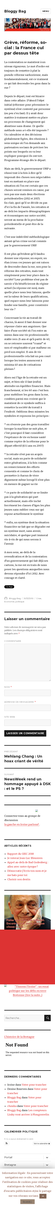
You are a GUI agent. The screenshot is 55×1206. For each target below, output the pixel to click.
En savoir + (27, 1202)
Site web (9, 717)
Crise (38, 598)
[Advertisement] (27, 957)
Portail (8, 1157)
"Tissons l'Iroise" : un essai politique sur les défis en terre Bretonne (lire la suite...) (29, 991)
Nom (8, 687)
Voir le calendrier (41, 1143)
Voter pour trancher (34, 1084)
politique (19, 601)
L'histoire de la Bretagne (19, 1036)
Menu (45, 11)
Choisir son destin (18, 879)
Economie (9, 601)
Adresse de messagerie (20, 702)
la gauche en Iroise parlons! (21, 824)
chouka (11, 1106)
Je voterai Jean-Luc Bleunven (24, 858)
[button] (6, 1143)
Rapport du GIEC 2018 (20, 853)
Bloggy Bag (15, 11)
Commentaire (12, 641)
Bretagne (10, 1164)
